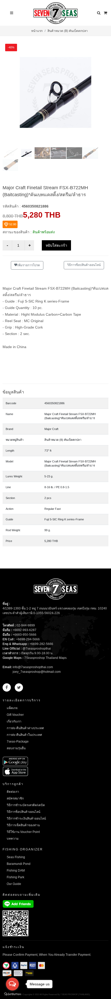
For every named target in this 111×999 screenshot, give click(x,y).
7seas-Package (18, 741)
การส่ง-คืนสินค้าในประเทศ (24, 735)
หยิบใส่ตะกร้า (56, 245)
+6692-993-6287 (24, 630)
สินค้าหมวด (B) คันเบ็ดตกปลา (67, 31)
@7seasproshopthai (36, 648)
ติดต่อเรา (13, 792)
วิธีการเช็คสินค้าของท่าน (23, 825)
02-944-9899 (26, 625)
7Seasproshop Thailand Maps (45, 658)
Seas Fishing (16, 857)
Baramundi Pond (18, 864)
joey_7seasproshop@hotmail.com (37, 672)
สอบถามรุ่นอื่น (16, 748)
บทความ (13, 838)
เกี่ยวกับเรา (14, 721)
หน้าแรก (37, 31)
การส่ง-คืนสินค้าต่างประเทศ (25, 728)
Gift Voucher (15, 715)
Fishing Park (15, 877)
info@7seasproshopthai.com (33, 667)
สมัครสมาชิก (15, 798)
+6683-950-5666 (24, 634)
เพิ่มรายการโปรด (28, 265)
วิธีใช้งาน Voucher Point (23, 832)
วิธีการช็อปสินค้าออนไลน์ (84, 265)
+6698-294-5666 (28, 639)
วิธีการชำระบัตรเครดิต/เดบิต (26, 805)
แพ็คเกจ (12, 708)
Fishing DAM (16, 870)
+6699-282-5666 (41, 644)
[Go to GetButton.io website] (12, 993)
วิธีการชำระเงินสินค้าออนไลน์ (26, 818)
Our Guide (14, 884)
